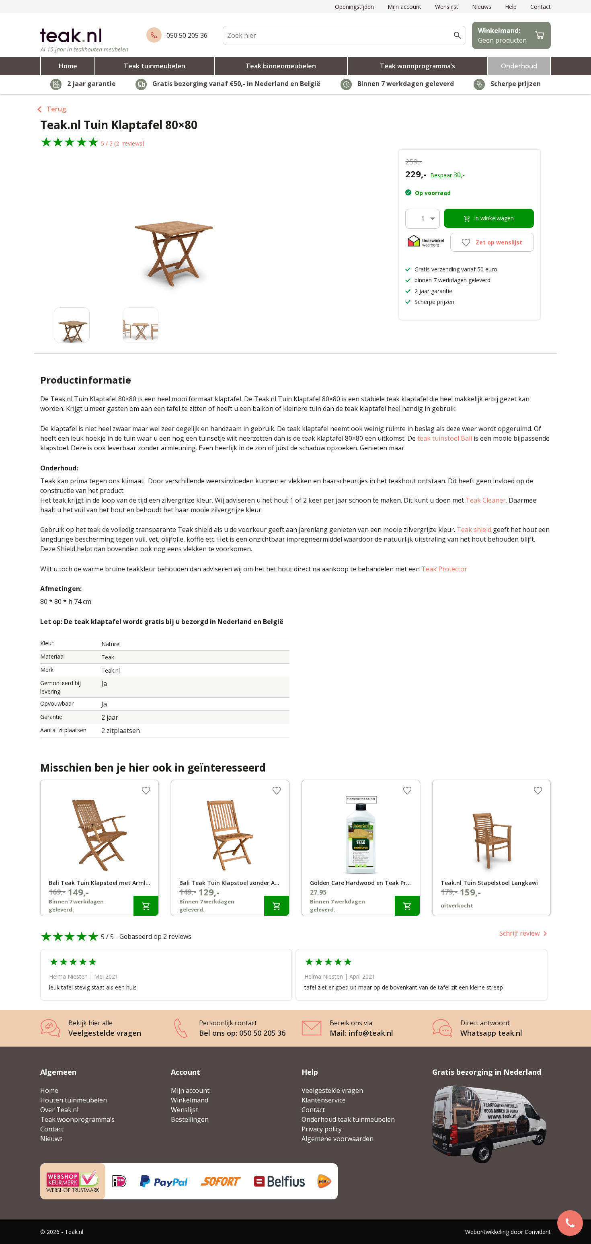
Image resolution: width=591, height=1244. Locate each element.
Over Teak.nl (59, 1109)
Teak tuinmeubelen (154, 66)
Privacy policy (322, 1129)
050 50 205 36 (186, 35)
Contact (540, 6)
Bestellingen (190, 1119)
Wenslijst (446, 6)
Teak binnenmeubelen (281, 66)
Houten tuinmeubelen (73, 1100)
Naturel (111, 644)
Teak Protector (444, 569)
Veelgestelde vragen (332, 1090)
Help (511, 6)
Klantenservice (324, 1100)
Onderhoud (519, 66)
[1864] (407, 906)
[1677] (276, 906)
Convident (538, 1232)
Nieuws (481, 6)
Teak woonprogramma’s (417, 66)
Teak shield (474, 529)
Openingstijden (354, 6)
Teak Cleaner (486, 500)
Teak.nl (110, 670)
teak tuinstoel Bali (444, 438)
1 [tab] (295, 918)
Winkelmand (189, 1100)
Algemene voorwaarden (337, 1138)
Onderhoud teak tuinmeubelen (348, 1119)
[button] (291, 237)
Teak (107, 657)
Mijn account (404, 6)
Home (68, 66)
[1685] (145, 906)
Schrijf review (519, 933)
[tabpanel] (99, 848)
